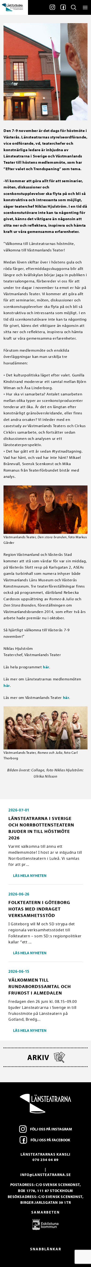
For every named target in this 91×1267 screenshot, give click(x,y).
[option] (45, 1224)
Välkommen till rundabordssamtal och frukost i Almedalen (39, 986)
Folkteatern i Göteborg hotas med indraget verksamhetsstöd (39, 908)
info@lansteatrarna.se (45, 1174)
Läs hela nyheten (29, 875)
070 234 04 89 (45, 1159)
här (46, 666)
